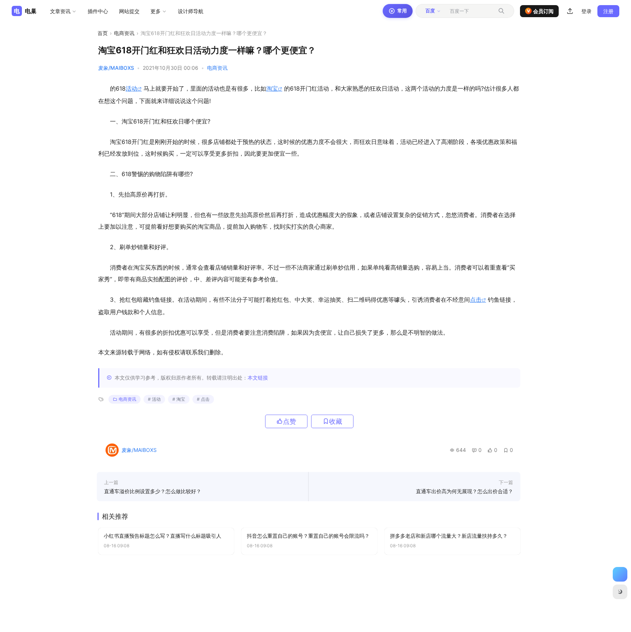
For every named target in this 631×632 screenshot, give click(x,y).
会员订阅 (540, 11)
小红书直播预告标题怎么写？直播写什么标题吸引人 (162, 536)
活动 (131, 88)
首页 (102, 33)
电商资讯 (124, 33)
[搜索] (501, 11)
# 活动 (154, 399)
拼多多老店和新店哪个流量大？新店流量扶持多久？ (449, 536)
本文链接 (258, 377)
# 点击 (203, 399)
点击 (476, 299)
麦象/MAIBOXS (116, 68)
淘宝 (272, 88)
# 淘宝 (178, 399)
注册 (608, 11)
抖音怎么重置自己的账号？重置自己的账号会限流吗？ (308, 536)
